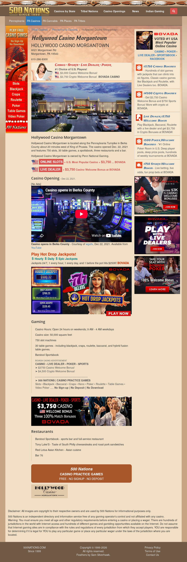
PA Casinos (33, 21)
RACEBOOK (157, 59)
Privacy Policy (153, 547)
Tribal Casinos (39, 29)
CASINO (159, 51)
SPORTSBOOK (166, 55)
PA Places (66, 21)
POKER (171, 51)
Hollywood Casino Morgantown (100, 29)
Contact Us (152, 555)
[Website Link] (81, 491)
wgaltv (89, 244)
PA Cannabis (50, 21)
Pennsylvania (16, 21)
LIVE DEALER (146, 55)
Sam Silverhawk (100, 555)
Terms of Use (152, 551)
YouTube (36, 247)
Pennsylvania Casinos (64, 29)
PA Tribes (79, 21)
